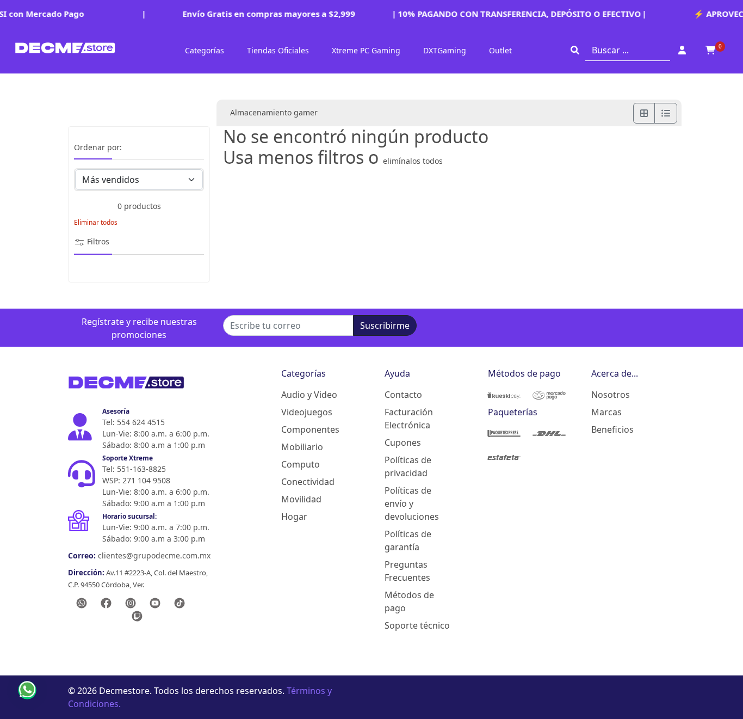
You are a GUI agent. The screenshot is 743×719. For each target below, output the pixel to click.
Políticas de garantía (408, 540)
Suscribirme (385, 325)
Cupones (403, 442)
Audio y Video (309, 395)
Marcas (606, 412)
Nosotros (610, 395)
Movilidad (301, 499)
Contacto (403, 395)
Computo (300, 464)
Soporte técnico (417, 625)
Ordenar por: (98, 147)
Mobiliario (302, 447)
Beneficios (612, 429)
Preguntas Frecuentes (407, 570)
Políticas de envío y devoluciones (412, 503)
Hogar (294, 517)
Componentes (310, 429)
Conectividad (308, 482)
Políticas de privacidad (408, 466)
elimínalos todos (413, 161)
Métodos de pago (409, 601)
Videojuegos (306, 412)
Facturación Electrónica (409, 418)
